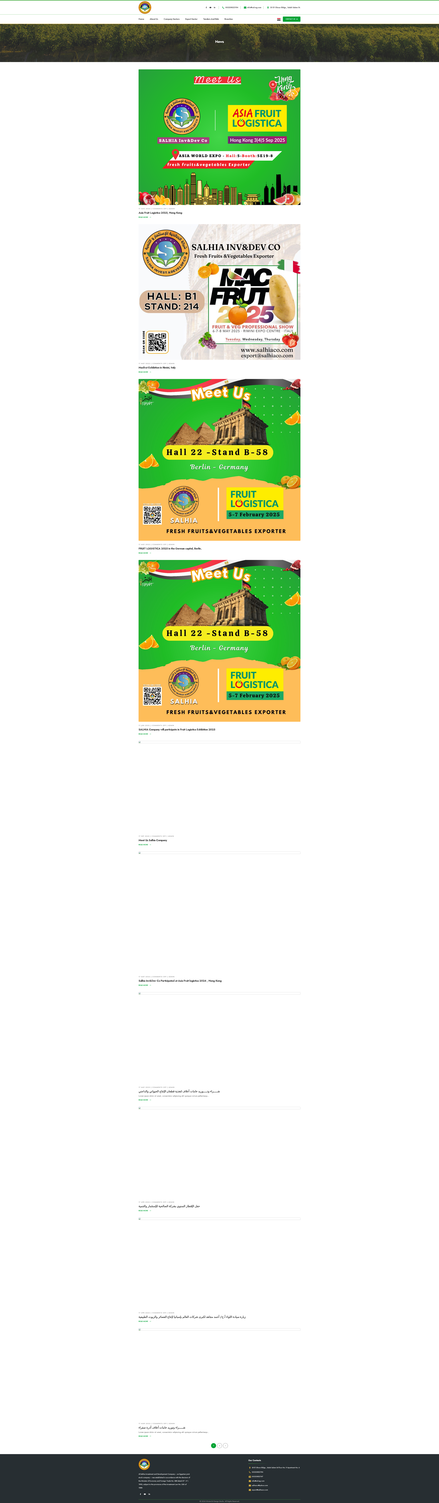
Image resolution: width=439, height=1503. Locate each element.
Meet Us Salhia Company (153, 840)
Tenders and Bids (211, 19)
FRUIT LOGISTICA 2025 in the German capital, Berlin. (170, 548)
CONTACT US (291, 19)
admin (172, 209)
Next (225, 1445)
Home (141, 19)
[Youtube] (210, 7)
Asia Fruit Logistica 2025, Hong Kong (160, 213)
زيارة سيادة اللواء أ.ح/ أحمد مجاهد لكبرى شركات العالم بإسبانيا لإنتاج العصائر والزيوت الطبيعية (192, 1317)
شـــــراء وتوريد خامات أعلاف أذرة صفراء (162, 1428)
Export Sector (191, 19)
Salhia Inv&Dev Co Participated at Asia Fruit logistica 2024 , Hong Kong (180, 981)
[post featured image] (219, 137)
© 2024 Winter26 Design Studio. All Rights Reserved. (220, 1501)
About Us (154, 19)
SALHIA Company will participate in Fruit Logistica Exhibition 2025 (177, 729)
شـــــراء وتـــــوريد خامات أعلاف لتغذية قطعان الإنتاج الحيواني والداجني (179, 1091)
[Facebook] (206, 7)
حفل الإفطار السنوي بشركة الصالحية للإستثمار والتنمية (169, 1206)
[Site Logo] (145, 7)
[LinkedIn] (214, 7)
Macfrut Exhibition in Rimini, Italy (157, 367)
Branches (229, 19)
